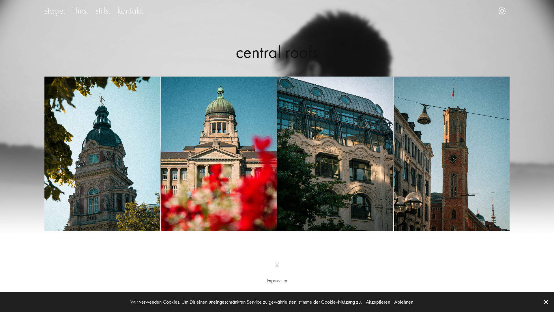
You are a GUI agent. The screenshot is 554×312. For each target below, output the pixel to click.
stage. (54, 10)
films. (80, 10)
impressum (277, 281)
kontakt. (130, 10)
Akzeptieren (378, 302)
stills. (103, 10)
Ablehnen (403, 302)
